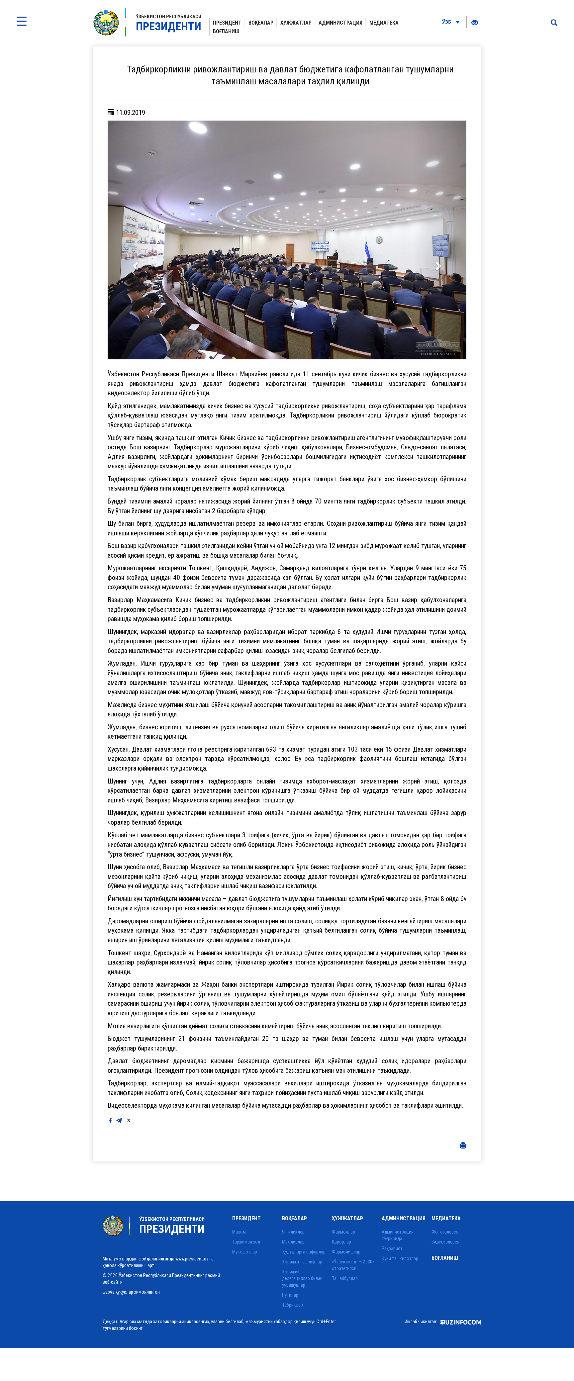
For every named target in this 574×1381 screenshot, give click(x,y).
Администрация (340, 22)
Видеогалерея (445, 1242)
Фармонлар (343, 1232)
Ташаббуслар (345, 1278)
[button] (134, 240)
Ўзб (447, 22)
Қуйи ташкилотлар (400, 1258)
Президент (227, 22)
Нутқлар (290, 1295)
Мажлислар (293, 1242)
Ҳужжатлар (296, 22)
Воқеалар (260, 22)
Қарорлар (341, 1242)
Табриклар (292, 1305)
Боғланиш (226, 31)
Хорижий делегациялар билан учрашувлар (302, 1278)
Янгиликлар (293, 1232)
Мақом (239, 1232)
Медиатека (384, 22)
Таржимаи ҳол (246, 1242)
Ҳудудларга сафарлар (304, 1252)
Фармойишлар (346, 1252)
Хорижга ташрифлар (302, 1262)
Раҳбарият (392, 1248)
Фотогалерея (444, 1232)
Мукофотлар (244, 1252)
